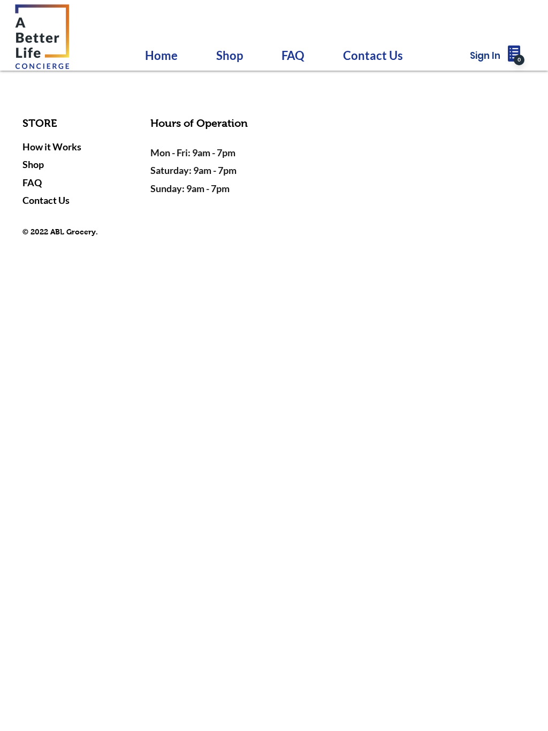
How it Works (51, 147)
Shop (33, 164)
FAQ (32, 182)
